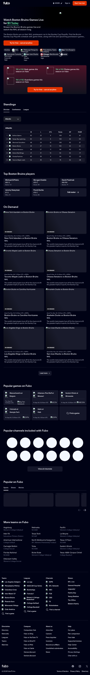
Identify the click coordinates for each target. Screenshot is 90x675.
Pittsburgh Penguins (30, 50)
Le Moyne (64, 534)
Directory (85, 671)
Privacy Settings (74, 652)
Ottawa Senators (18, 149)
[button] (79, 510)
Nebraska (36, 527)
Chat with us (72, 656)
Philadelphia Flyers (49, 50)
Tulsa (34, 546)
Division (6, 109)
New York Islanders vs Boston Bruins (20, 238)
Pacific (63, 527)
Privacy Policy (75, 671)
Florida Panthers (18, 156)
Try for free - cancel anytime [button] (21, 43)
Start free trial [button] (80, 3)
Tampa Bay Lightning (19, 139)
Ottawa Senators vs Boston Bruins (62, 276)
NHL (16, 50)
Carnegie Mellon (10, 546)
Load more (44, 373)
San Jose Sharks (32, 54)
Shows (13, 487)
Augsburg (8, 527)
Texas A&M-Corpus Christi (71, 553)
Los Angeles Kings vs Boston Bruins (20, 354)
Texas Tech (36, 534)
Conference (16, 109)
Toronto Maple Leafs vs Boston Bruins (21, 276)
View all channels (45, 469)
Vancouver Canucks (14, 54)
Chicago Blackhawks (50, 54)
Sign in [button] (67, 3)
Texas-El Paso (65, 540)
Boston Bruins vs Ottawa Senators (62, 238)
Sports (6, 487)
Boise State (36, 553)
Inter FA (7, 534)
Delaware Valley (10, 559)
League (26, 109)
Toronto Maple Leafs (19, 160)
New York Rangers (68, 50)
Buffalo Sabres (17, 135)
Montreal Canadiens (19, 142)
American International (13, 540)
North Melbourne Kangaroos (43, 540)
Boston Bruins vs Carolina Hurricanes (21, 315)
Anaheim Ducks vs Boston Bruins (61, 315)
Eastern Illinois (66, 546)
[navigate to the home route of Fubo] (6, 3)
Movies (21, 487)
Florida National (10, 553)
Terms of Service (62, 671)
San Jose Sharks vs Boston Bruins (61, 354)
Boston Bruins (17, 146)
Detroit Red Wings (18, 153)
